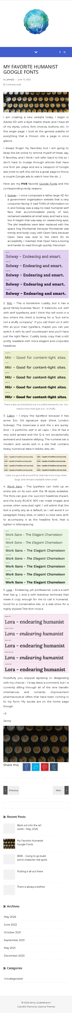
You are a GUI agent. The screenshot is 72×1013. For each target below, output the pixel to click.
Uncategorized (13, 978)
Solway (12, 195)
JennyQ (10, 79)
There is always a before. (31, 886)
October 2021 (12, 932)
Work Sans (14, 486)
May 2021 (10, 947)
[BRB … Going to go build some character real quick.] (61, 790)
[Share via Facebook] (27, 770)
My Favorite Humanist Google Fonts (30, 842)
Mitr (9, 303)
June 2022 (10, 924)
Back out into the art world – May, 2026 (29, 827)
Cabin (11, 415)
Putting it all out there (30, 871)
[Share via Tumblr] (54, 770)
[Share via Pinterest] (45, 770)
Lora (9, 589)
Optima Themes (46, 1006)
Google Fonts (48, 183)
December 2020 (14, 955)
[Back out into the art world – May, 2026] (10, 790)
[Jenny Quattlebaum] (36, 22)
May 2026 (10, 916)
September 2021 (14, 940)
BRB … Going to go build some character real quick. (32, 858)
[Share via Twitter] (36, 770)
